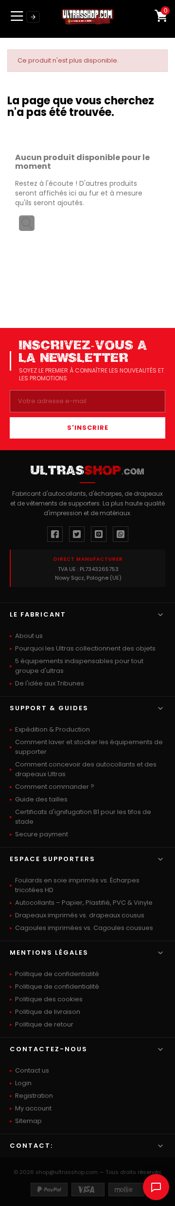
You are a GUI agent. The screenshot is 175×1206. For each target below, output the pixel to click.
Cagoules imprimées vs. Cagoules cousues (84, 927)
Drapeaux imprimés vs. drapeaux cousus (79, 915)
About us (29, 635)
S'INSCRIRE (87, 427)
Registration (34, 1095)
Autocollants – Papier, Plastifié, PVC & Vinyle (84, 902)
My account (33, 1108)
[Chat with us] (156, 1187)
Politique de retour (44, 1024)
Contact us (32, 1070)
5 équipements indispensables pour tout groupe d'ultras (79, 665)
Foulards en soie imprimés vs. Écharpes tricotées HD (77, 885)
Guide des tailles (41, 799)
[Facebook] (55, 534)
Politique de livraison (47, 1011)
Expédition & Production (52, 729)
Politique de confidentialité (57, 973)
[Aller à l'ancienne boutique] (33, 17)
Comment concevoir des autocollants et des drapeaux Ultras (86, 769)
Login (23, 1083)
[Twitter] (77, 534)
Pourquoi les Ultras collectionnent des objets (85, 648)
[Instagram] (98, 534)
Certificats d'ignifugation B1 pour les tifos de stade (83, 816)
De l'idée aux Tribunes (49, 683)
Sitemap (28, 1120)
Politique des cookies (49, 999)
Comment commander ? (54, 786)
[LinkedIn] (120, 534)
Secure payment (41, 834)
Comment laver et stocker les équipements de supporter (89, 746)
